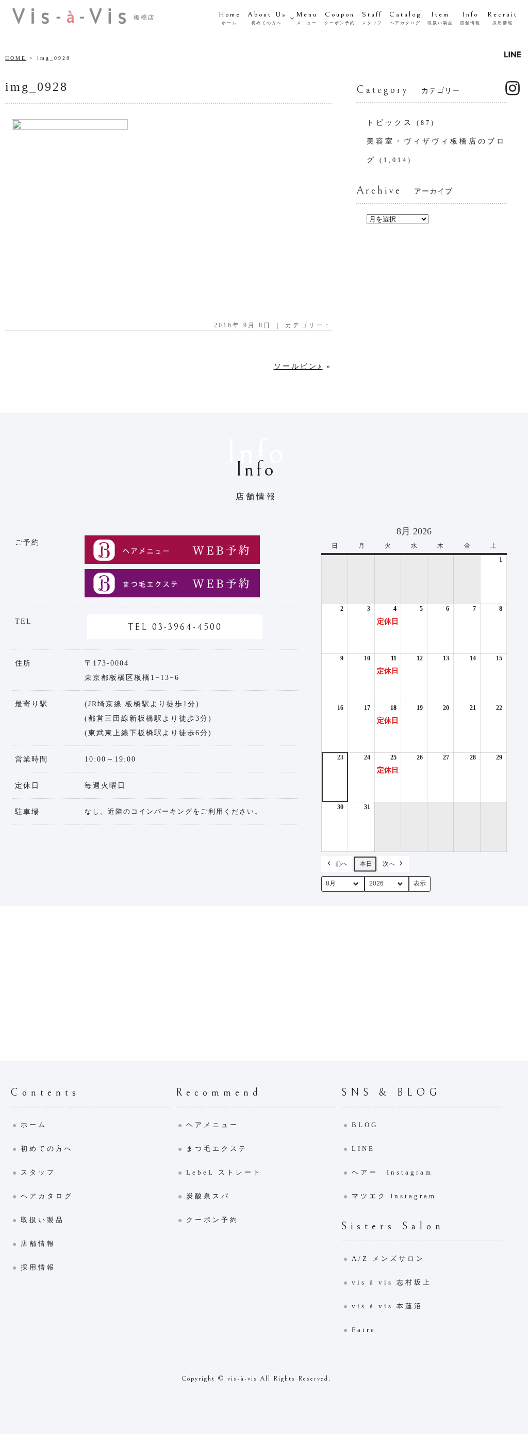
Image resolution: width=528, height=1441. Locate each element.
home (230, 17)
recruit (502, 17)
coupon (339, 17)
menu (307, 17)
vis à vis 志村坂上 (392, 1282)
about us (267, 17)
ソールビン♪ (298, 366)
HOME (15, 58)
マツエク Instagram (394, 1196)
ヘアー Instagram (392, 1172)
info (470, 17)
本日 (366, 863)
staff (372, 17)
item (440, 17)
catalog (405, 17)
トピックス (390, 122)
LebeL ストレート (224, 1172)
